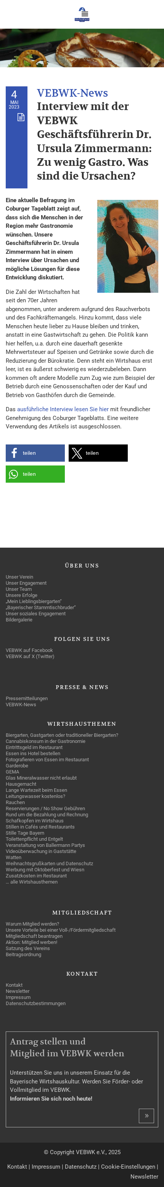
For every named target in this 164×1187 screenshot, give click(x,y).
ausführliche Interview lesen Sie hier (63, 409)
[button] (35, 453)
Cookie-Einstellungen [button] (128, 1166)
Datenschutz (80, 1166)
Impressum (46, 1166)
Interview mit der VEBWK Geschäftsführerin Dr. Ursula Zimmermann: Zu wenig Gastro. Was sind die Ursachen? (94, 141)
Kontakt (17, 1166)
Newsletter (144, 1176)
